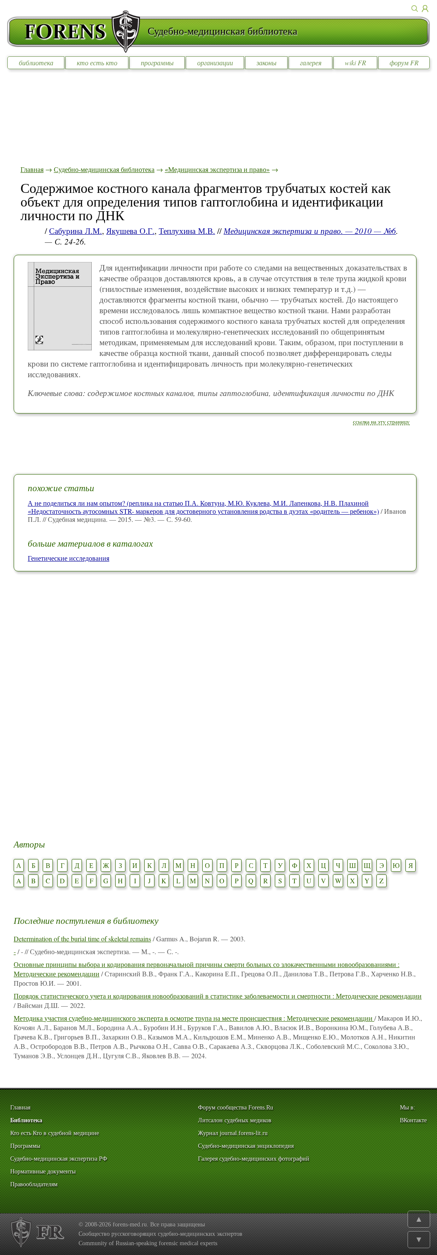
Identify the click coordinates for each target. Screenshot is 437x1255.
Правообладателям (34, 1184)
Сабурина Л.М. (75, 230)
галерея (310, 62)
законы (266, 62)
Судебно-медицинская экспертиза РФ (58, 1159)
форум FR (404, 62)
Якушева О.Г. (130, 230)
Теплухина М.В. (187, 230)
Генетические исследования (68, 557)
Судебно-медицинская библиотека (104, 169)
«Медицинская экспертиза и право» (217, 169)
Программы (25, 1146)
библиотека (36, 62)
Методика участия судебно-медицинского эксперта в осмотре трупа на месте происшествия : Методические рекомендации (194, 1017)
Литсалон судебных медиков (234, 1120)
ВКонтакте (413, 1120)
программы (157, 62)
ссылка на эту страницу (381, 421)
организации (215, 62)
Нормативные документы (43, 1171)
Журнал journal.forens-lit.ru (233, 1133)
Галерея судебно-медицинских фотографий (253, 1159)
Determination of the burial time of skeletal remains (82, 938)
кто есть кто (97, 62)
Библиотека (26, 1120)
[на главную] (77, 31)
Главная (32, 169)
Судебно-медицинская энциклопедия (246, 1146)
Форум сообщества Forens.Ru (235, 1107)
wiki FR (355, 62)
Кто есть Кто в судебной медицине (54, 1133)
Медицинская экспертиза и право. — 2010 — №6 (310, 230)
